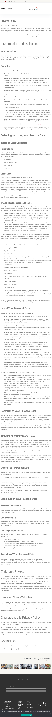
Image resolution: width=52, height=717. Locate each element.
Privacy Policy (28, 715)
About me (31, 4)
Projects (37, 4)
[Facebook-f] (21, 1)
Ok (22, 715)
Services (44, 4)
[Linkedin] (25, 1)
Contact (49, 4)
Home (25, 4)
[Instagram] (17, 1)
